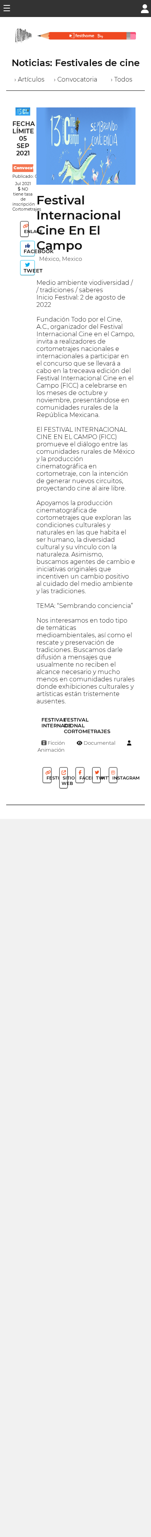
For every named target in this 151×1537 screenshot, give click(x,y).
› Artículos (29, 79)
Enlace (26, 231)
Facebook (28, 251)
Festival (48, 778)
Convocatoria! (29, 167)
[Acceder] (145, 8)
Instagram (114, 778)
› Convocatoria (75, 79)
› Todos (121, 79)
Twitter (98, 778)
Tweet (28, 271)
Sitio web (65, 780)
